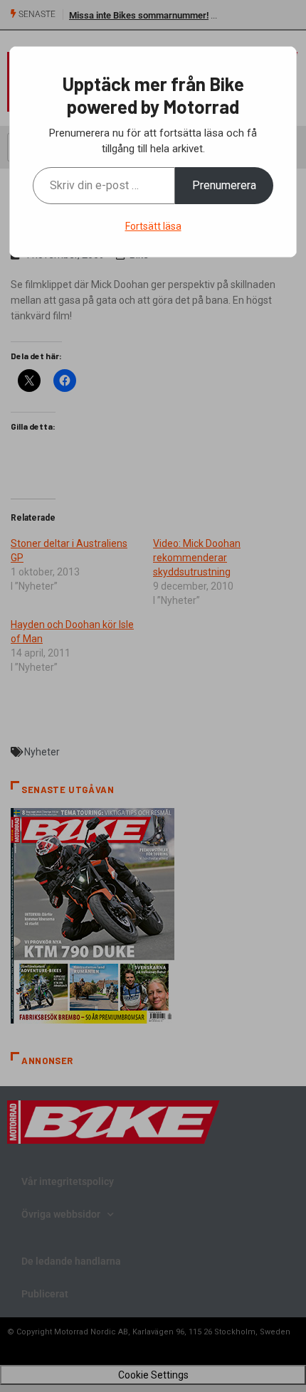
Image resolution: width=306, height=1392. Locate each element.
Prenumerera (224, 185)
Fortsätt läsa (153, 226)
